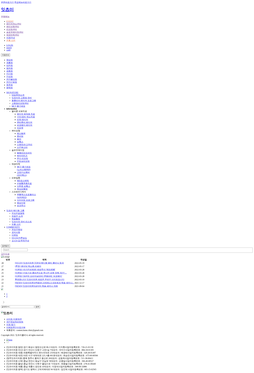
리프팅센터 (11, 29)
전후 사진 (10, 40)
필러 (19, 139)
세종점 (9, 71)
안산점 (9, 74)
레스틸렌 (21, 133)
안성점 (9, 76)
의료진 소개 (17, 216)
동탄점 (9, 68)
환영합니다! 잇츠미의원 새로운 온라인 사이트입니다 (39, 279)
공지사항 (16, 232)
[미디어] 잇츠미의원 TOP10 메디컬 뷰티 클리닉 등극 (39, 263)
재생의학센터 (12, 35)
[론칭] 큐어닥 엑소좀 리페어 (28, 266)
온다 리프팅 (22, 158)
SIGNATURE (12, 92)
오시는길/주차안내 (20, 241)
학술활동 (16, 219)
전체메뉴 (5, 16)
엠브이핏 (21, 203)
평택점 (9, 88)
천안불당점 (11, 79)
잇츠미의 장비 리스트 (22, 222)
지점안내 (10, 38)
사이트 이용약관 (14, 319)
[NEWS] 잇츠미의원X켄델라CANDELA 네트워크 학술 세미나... (44, 283)
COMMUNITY (13, 227)
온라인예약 (17, 229)
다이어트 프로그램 (25, 200)
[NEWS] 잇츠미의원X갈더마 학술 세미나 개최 (36, 286)
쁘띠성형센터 (12, 27)
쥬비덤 (20, 136)
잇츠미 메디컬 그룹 (15, 210)
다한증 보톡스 (23, 186)
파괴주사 (21, 206)
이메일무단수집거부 (15, 327)
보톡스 (20, 142)
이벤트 (15, 235)
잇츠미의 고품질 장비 (22, 98)
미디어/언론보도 (19, 238)
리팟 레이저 (22, 119)
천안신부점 (11, 82)
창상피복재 (22, 189)
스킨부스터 (22, 147)
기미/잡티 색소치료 (26, 117)
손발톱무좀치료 (24, 183)
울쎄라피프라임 (24, 153)
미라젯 (20, 128)
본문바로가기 (7, 2)
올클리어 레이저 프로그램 (24, 100)
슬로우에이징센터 (14, 32)
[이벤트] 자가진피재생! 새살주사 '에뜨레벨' (35, 269)
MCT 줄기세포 (18, 106)
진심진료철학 (18, 213)
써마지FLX (22, 156)
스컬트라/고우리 (24, 144)
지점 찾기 (10, 325)
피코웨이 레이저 (24, 125)
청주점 (9, 85)
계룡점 (9, 63)
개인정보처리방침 (14, 322)
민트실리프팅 (23, 161)
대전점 (9, 65)
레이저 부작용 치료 (26, 114)
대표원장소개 (18, 95)
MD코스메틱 (23, 181)
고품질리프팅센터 (20, 103)
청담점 (9, 60)
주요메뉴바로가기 (22, 2)
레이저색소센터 (13, 24)
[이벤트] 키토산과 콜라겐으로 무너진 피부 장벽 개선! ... (41, 273)
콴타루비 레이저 (24, 122)
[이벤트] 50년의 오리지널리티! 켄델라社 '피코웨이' (38, 276)
